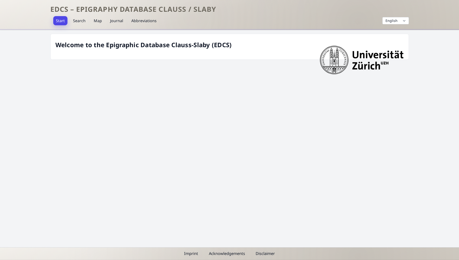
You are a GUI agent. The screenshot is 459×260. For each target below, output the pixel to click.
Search (79, 20)
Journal (116, 20)
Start (60, 20)
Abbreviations (144, 20)
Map (98, 20)
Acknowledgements (227, 253)
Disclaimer (265, 253)
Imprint (191, 253)
